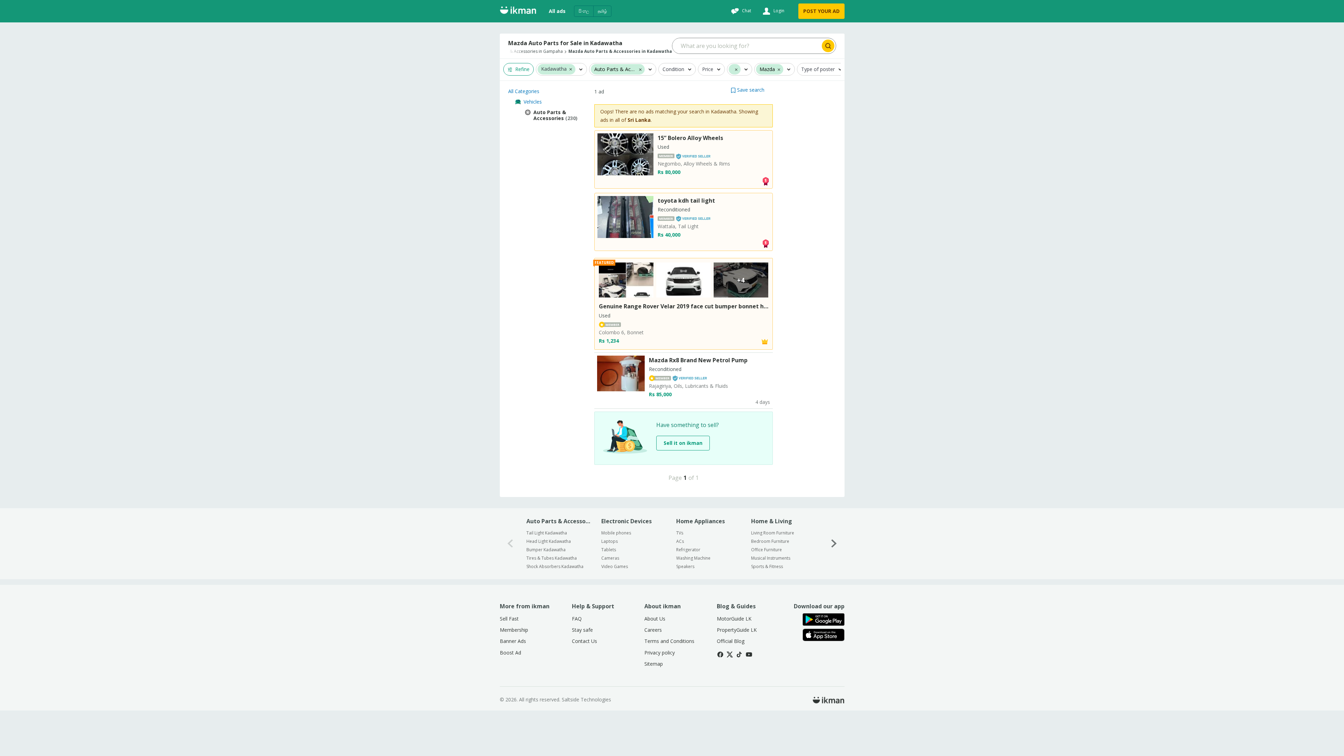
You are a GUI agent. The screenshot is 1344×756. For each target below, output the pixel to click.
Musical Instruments (770, 558)
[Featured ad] (765, 341)
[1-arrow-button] (834, 544)
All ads (557, 11)
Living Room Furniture (772, 533)
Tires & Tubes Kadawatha (551, 558)
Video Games (614, 566)
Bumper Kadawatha (546, 550)
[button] (570, 69)
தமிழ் (602, 11)
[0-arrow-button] (510, 544)
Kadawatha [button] (554, 69)
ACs (680, 541)
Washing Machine (693, 558)
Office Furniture (766, 550)
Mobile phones (616, 533)
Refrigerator (688, 550)
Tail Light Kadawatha (546, 533)
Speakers (685, 566)
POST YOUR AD (821, 11)
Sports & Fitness (767, 566)
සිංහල (584, 11)
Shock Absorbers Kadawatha (554, 566)
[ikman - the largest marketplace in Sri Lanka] (518, 11)
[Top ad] (765, 180)
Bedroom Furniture (770, 541)
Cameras (610, 558)
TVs (679, 533)
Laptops (609, 541)
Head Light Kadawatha (548, 541)
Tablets (608, 550)
